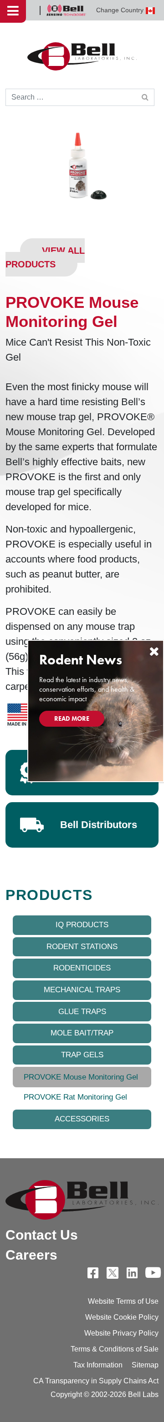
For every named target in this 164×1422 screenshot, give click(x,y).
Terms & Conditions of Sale (115, 1349)
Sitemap (145, 1365)
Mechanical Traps (82, 989)
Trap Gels (82, 1054)
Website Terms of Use (123, 1301)
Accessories (82, 1119)
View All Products (45, 257)
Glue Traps (82, 1011)
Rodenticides (82, 968)
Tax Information (98, 1365)
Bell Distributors (98, 824)
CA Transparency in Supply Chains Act (96, 1381)
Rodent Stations (82, 946)
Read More (71, 718)
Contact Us (41, 1234)
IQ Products (82, 924)
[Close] (154, 651)
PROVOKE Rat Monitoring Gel (75, 1097)
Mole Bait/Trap (82, 1033)
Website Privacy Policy (121, 1333)
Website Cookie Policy (122, 1317)
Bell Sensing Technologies (66, 10)
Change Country (120, 10)
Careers (31, 1254)
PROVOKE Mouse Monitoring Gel (81, 1077)
